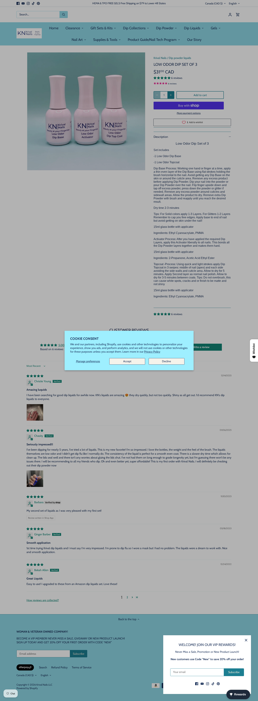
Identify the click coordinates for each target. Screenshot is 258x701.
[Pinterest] (218, 684)
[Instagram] (207, 684)
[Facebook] (196, 684)
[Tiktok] (212, 684)
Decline (166, 361)
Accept (127, 361)
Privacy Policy (152, 351)
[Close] (246, 640)
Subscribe (234, 672)
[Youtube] (202, 684)
